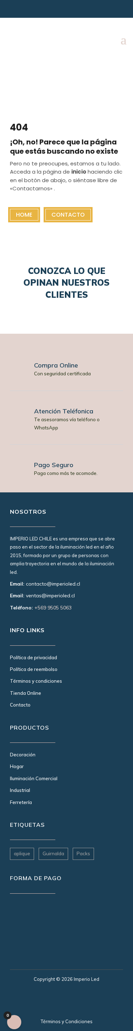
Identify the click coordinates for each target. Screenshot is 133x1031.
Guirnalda (53, 853)
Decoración (22, 754)
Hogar (17, 766)
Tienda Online (25, 693)
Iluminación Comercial (33, 778)
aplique (22, 853)
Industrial (20, 790)
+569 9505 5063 (53, 607)
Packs (83, 853)
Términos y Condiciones (67, 1021)
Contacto (68, 215)
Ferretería (21, 802)
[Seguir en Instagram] (14, 10)
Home (24, 215)
